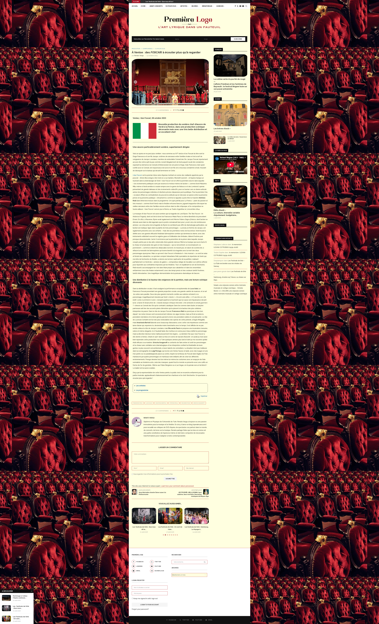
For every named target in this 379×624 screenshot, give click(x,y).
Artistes (183, 6)
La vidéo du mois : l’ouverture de (237, 137)
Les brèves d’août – (222, 129)
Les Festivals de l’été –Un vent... (21, 618)
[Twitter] (237, 6)
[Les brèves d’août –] (230, 115)
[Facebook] (235, 6)
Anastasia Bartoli (161, 403)
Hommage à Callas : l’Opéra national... (20, 597)
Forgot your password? (140, 609)
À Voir (143, 6)
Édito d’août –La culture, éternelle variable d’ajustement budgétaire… (227, 212)
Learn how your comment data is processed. (177, 486)
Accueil (135, 6)
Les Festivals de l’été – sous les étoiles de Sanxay (229, 263)
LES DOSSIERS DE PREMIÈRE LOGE (157, 1)
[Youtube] (240, 6)
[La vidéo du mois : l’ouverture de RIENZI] (220, 140)
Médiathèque (207, 6)
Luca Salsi (149, 403)
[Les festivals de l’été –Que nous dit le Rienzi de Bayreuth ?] (6, 608)
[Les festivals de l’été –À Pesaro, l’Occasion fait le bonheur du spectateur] (170, 516)
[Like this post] (175, 110)
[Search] (246, 6)
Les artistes (141, 386)
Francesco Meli (138, 403)
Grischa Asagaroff (199, 403)
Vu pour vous (171, 6)
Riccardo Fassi (186, 403)
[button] (142, 1)
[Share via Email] (183, 110)
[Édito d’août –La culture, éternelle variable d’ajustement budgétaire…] (230, 196)
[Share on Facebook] (177, 411)
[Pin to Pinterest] (181, 110)
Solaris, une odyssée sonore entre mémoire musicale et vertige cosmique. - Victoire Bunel (230, 288)
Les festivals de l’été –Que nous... (21, 607)
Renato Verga (139, 55)
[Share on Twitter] (179, 110)
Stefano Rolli (174, 403)
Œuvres (194, 6)
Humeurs (220, 6)
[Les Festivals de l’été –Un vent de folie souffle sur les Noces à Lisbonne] (6, 619)
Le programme (142, 390)
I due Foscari (137, 175)
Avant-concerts (156, 6)
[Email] (243, 6)
